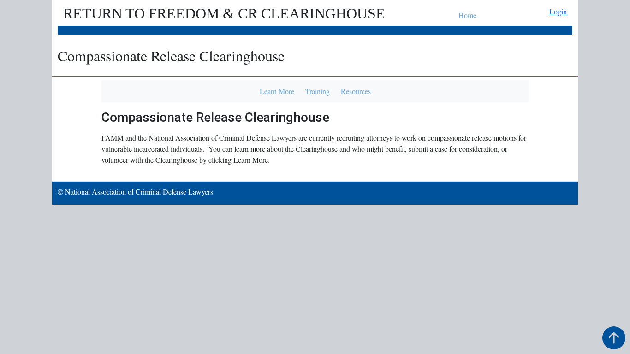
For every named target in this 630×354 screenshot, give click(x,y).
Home (467, 15)
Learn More (277, 91)
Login (558, 11)
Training (317, 91)
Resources (356, 91)
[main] (315, 108)
